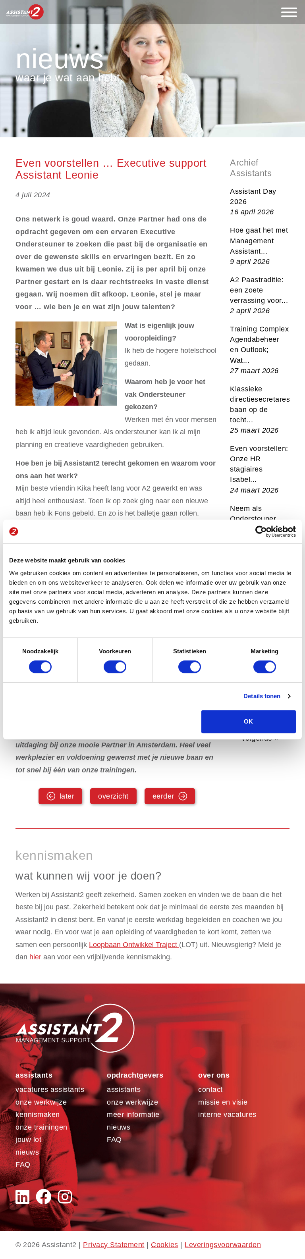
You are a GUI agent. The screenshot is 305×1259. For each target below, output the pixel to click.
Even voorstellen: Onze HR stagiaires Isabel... (259, 469)
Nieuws (27, 1152)
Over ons (214, 1075)
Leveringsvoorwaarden (223, 1245)
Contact (210, 1089)
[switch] (115, 666)
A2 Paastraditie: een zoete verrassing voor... (259, 295)
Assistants (33, 1075)
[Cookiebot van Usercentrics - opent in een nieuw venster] (261, 531)
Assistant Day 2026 (253, 201)
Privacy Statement (114, 1245)
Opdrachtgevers (135, 1075)
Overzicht (113, 796)
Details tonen (261, 696)
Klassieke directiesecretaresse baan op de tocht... (260, 409)
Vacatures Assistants (49, 1089)
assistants (124, 1089)
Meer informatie (133, 1114)
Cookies (164, 1245)
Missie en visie (223, 1102)
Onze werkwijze (41, 1102)
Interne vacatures (227, 1114)
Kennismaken (37, 1114)
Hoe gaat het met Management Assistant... (259, 245)
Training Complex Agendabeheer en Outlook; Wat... (259, 349)
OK (248, 721)
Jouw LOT (28, 1139)
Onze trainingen (41, 1127)
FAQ (23, 1165)
